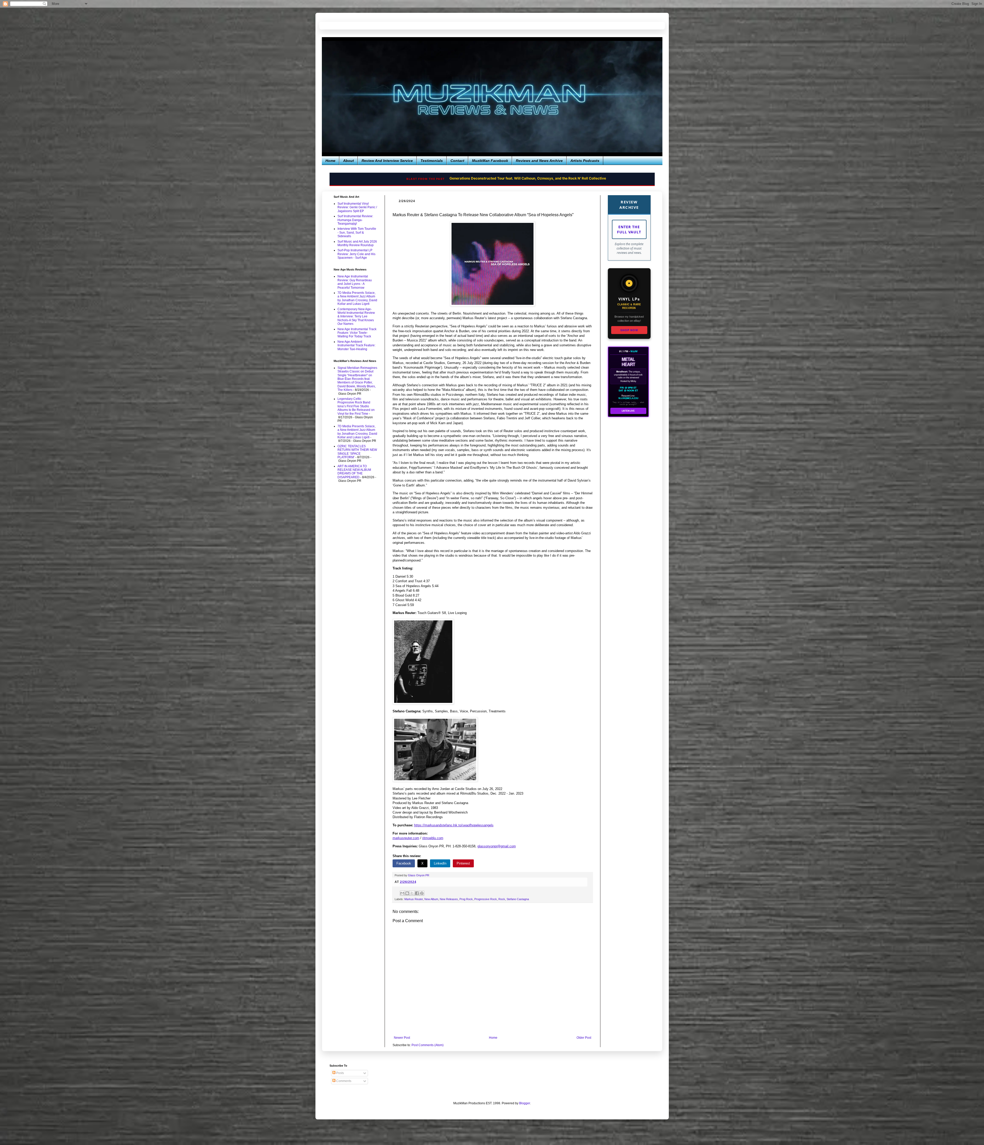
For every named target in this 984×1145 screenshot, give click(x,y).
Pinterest (463, 863)
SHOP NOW (629, 330)
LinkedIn (440, 863)
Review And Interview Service (387, 161)
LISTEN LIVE (628, 410)
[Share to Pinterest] (421, 893)
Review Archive (629, 204)
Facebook (403, 863)
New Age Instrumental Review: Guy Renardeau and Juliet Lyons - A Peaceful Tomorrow (354, 282)
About (348, 161)
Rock (501, 899)
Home (330, 161)
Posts (339, 1073)
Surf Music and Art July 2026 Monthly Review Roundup (357, 243)
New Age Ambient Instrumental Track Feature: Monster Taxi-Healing (356, 345)
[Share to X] (412, 893)
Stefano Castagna (518, 899)
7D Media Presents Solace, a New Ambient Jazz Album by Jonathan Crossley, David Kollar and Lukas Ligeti (357, 298)
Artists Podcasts (584, 161)
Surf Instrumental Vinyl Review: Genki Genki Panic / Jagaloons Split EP (357, 207)
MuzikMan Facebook (490, 161)
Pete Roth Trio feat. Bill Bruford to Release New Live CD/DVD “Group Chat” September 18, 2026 (513, 178)
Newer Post (402, 1037)
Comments (343, 1081)
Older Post (584, 1037)
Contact (457, 161)
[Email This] (402, 893)
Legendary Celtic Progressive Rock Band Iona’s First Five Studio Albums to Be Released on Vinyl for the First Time (356, 406)
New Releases (449, 899)
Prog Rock (466, 899)
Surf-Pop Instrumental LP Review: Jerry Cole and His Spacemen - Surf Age (356, 253)
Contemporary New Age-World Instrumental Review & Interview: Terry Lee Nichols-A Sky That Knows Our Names (356, 316)
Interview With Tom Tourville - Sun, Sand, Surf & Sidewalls (356, 232)
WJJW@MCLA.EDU (628, 398)
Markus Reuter (413, 899)
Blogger (524, 1103)
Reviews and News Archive (539, 161)
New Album (431, 899)
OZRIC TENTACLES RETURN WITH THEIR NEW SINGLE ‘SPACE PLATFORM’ (357, 451)
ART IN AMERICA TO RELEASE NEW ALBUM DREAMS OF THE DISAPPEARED (354, 471)
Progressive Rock (485, 899)
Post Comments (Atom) (428, 1045)
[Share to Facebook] (416, 893)
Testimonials (432, 161)
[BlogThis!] (407, 893)
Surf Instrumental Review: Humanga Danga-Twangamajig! (355, 219)
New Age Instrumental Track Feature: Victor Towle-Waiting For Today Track (356, 332)
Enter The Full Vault (629, 229)
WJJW (634, 351)
